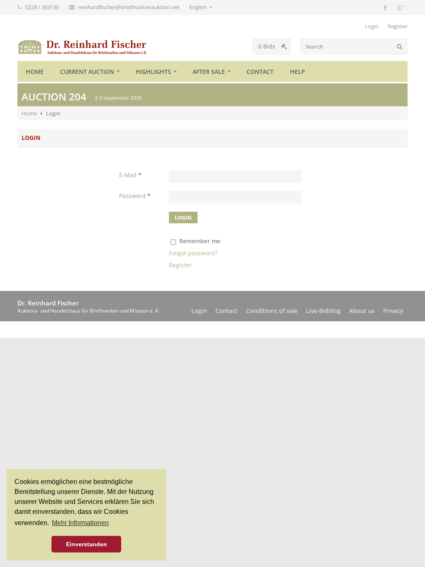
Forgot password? (193, 253)
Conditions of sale (272, 311)
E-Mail (130, 175)
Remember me (199, 241)
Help (297, 72)
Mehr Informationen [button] (80, 522)
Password (135, 196)
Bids (267, 46)
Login (372, 26)
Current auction (87, 72)
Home (35, 72)
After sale (209, 72)
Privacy (393, 311)
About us (362, 311)
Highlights (153, 72)
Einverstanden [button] (86, 544)
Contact (260, 72)
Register (398, 26)
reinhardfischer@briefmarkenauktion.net (129, 7)
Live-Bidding (323, 311)
